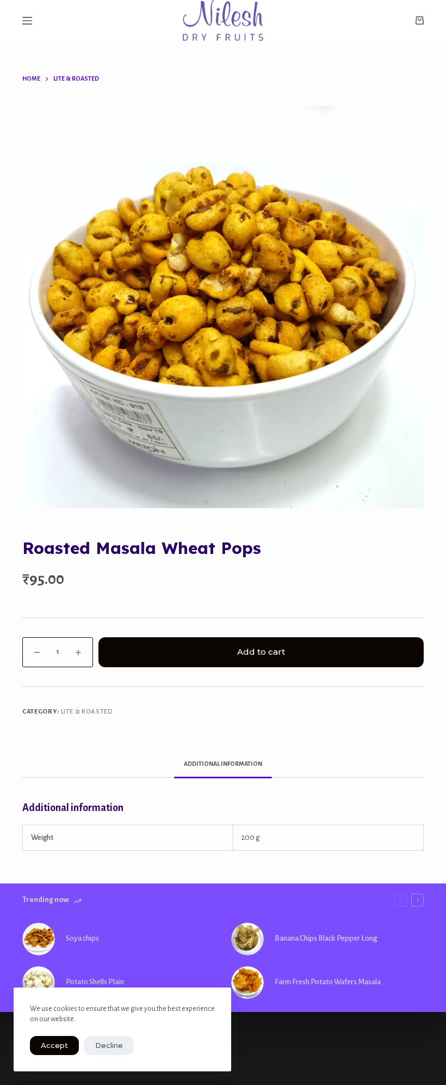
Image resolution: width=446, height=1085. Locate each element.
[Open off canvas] (27, 21)
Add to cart (261, 652)
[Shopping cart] (420, 20)
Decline (109, 1045)
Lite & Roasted (87, 711)
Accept (54, 1045)
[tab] (223, 764)
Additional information (223, 763)
